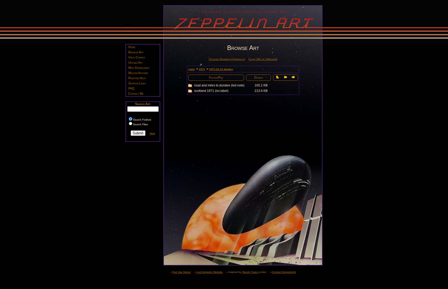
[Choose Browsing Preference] (227, 59)
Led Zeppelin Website (210, 272)
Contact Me (136, 93)
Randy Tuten (250, 272)
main (191, 69)
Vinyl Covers (136, 57)
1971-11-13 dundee (221, 69)
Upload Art (135, 62)
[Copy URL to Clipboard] (262, 59)
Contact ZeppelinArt (284, 272)
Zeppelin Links (137, 83)
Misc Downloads (138, 68)
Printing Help (137, 78)
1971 (202, 69)
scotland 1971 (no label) (211, 91)
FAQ (131, 88)
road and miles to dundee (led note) (219, 85)
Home (131, 47)
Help (152, 133)
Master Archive (138, 73)
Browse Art (136, 52)
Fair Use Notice (182, 272)
